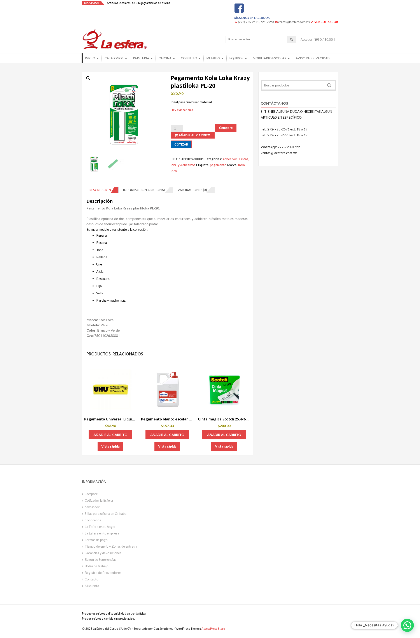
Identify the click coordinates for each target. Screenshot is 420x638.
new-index (92, 507)
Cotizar (181, 144)
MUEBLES (213, 58)
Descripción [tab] (100, 190)
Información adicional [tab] (144, 190)
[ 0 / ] (326, 39)
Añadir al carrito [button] (110, 434)
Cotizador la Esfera (99, 500)
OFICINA (165, 58)
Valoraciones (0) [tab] (192, 190)
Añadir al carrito (194, 135)
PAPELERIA (141, 58)
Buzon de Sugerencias (100, 559)
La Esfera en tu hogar (100, 527)
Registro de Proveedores (103, 573)
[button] (88, 78)
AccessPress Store (213, 628)
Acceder (306, 39)
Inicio (90, 58)
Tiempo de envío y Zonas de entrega (111, 546)
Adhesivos (230, 159)
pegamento (218, 165)
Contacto (91, 579)
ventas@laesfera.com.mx (294, 22)
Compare (91, 494)
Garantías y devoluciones (103, 553)
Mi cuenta (92, 586)
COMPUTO (189, 58)
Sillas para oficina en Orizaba (105, 513)
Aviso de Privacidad (313, 58)
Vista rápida (110, 446)
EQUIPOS (236, 58)
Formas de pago (96, 540)
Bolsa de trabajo (96, 566)
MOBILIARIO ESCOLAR (269, 58)
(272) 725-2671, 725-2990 (255, 22)
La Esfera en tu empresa (102, 533)
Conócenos (93, 520)
